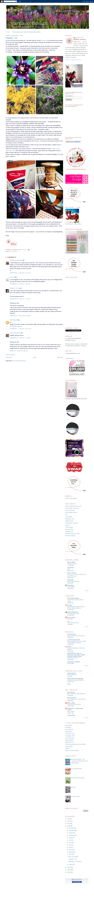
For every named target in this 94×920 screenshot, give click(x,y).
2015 (68, 818)
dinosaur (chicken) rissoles (72, 533)
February (71, 852)
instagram (43, 40)
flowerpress (70, 585)
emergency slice (69, 519)
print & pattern (71, 617)
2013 (68, 823)
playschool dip (69, 529)
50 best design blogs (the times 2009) (75, 744)
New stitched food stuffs (73, 613)
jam (66, 514)
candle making (71, 586)
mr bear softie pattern (71, 498)
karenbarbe (70, 580)
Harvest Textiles (71, 573)
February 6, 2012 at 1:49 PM (20, 284)
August (71, 837)
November (72, 830)
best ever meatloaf (70, 535)
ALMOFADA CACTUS (72, 658)
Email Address (69, 96)
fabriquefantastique (15, 333)
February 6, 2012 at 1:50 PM (20, 299)
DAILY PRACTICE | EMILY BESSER (76, 693)
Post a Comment (10, 354)
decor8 (69, 646)
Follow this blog (76, 881)
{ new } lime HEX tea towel (77, 778)
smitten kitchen (71, 673)
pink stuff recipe (69, 738)
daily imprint (71, 692)
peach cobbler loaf (72, 674)
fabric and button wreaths (72, 750)
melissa (12, 277)
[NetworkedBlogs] (77, 879)
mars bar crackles (70, 510)
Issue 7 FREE (70, 711)
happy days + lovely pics (75, 861)
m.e (68, 621)
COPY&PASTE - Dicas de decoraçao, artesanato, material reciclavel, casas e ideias (76, 655)
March (70, 849)
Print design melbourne (16, 326)
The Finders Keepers (73, 598)
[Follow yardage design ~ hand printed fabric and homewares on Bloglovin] (73, 142)
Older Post (60, 357)
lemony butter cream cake (72, 508)
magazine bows (69, 742)
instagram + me (11, 38)
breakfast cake (69, 521)
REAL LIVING (71, 703)
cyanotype (68, 727)
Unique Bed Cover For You (74, 704)
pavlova (67, 525)
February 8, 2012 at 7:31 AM (20, 338)
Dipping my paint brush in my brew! (76, 635)
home (68, 684)
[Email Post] (28, 249)
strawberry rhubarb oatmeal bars (75, 680)
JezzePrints (70, 567)
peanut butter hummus (71, 512)
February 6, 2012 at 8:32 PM (20, 315)
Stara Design (13, 320)
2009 (68, 872)
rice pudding (68, 516)
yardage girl (79, 37)
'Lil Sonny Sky (71, 634)
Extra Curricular (71, 697)
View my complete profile (73, 59)
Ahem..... (69, 569)
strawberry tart (69, 531)
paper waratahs (69, 740)
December (72, 828)
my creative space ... (75, 796)
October (71, 833)
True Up (69, 605)
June (70, 842)
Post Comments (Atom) (19, 360)
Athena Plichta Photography (75, 678)
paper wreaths (69, 746)
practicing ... (73, 787)
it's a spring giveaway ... (76, 768)
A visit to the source (72, 563)
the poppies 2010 (69, 736)
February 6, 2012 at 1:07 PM (20, 273)
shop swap (71, 854)
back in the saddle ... (73, 856)
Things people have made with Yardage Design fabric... (27, 32)
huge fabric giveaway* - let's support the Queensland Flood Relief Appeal (78, 761)
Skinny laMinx (71, 562)
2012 (68, 826)
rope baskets (68, 725)
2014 (68, 821)
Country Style (71, 715)
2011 (68, 867)
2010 (68, 869)
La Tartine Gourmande (73, 639)
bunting (67, 748)
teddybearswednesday (16, 260)
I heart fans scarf (69, 733)
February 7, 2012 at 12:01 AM (20, 328)
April (70, 847)
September (72, 835)
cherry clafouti (69, 527)
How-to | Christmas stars (73, 581)
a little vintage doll (72, 612)
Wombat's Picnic (14, 288)
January (71, 864)
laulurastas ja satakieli (73, 661)
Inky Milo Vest (69, 729)
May (70, 845)
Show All (86, 590)
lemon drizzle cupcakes (71, 523)
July (70, 840)
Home (8, 32)
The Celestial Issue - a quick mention (76, 699)
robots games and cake (73, 622)
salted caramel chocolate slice (73, 506)
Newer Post (9, 357)
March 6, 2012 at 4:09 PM (19, 351)
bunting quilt (68, 731)
